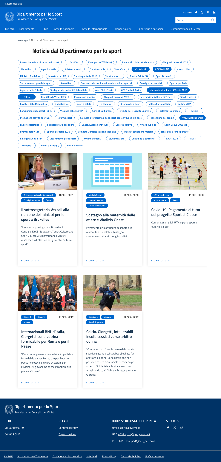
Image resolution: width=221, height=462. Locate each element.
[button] (154, 456)
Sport (48, 200)
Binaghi (41, 317)
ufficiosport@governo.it (126, 428)
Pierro (175, 200)
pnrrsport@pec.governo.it (140, 441)
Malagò (27, 322)
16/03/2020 (131, 194)
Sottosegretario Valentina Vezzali (38, 195)
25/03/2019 (131, 316)
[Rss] (213, 12)
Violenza (107, 317)
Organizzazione (67, 434)
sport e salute (160, 200)
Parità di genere (96, 322)
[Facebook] (195, 12)
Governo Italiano (13, 3)
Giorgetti (27, 317)
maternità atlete (96, 200)
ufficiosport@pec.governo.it (134, 434)
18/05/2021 (66, 194)
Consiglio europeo (32, 200)
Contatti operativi (68, 428)
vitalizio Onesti (95, 195)
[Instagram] (207, 12)
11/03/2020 (196, 194)
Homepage (22, 40)
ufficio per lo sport (97, 205)
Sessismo (93, 317)
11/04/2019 (66, 316)
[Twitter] (201, 12)
